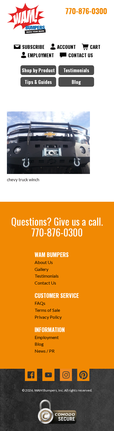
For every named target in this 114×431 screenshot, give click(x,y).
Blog (76, 81)
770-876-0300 (86, 10)
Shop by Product (38, 70)
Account (66, 47)
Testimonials (76, 70)
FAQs (40, 303)
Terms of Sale (47, 310)
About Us (44, 262)
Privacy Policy (48, 317)
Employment (41, 55)
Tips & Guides (38, 81)
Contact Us (80, 55)
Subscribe (33, 47)
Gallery (41, 269)
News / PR (45, 350)
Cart (95, 47)
